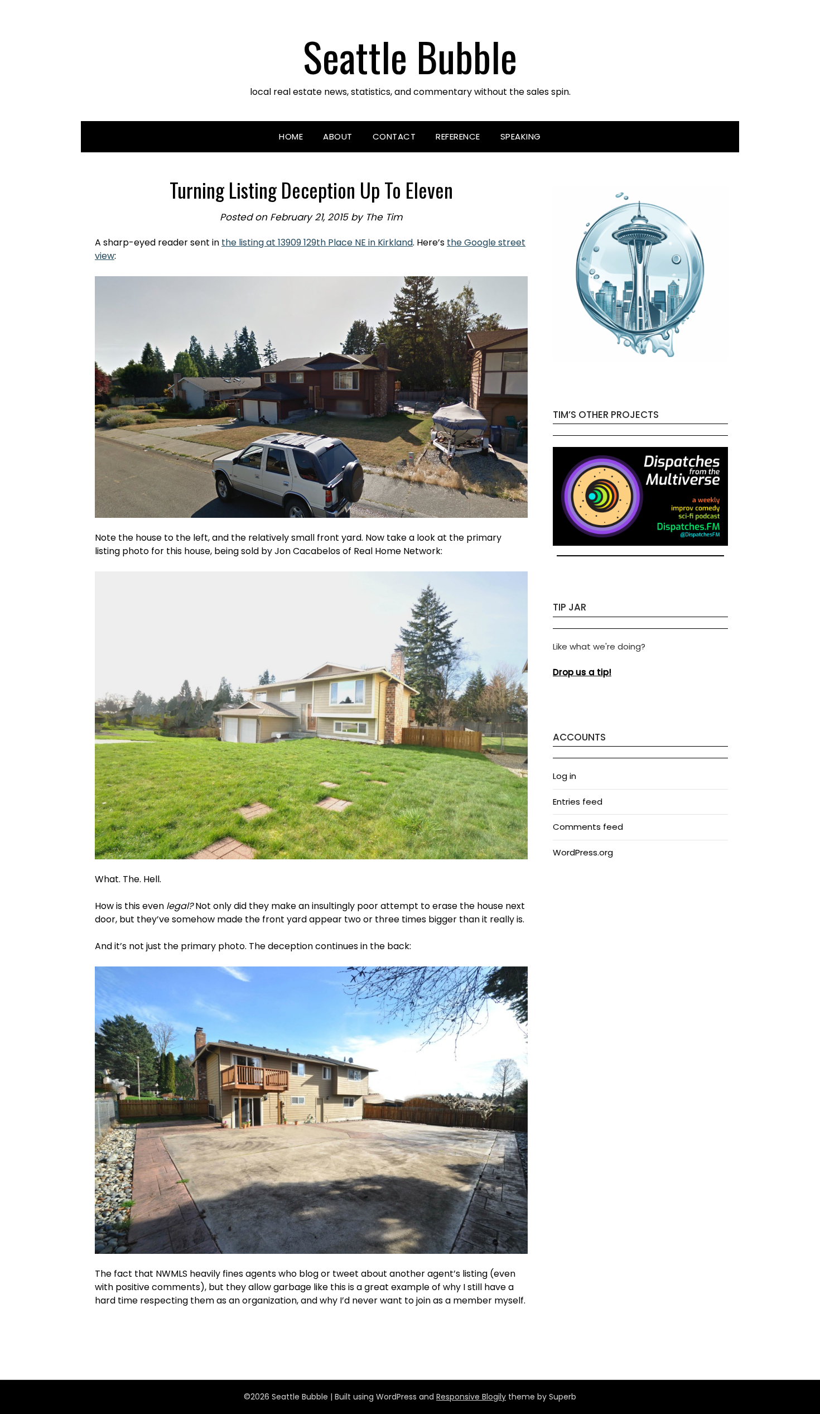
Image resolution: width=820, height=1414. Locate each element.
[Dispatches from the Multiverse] (640, 543)
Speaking (520, 136)
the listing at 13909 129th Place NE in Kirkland (317, 242)
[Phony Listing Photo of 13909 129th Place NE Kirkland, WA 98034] (311, 715)
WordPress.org (583, 852)
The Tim (384, 217)
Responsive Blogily (471, 1396)
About (338, 136)
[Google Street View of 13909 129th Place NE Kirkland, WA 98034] (311, 397)
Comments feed (588, 827)
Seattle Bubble (410, 56)
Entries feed (577, 801)
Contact (394, 136)
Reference (458, 136)
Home (291, 136)
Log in (564, 776)
